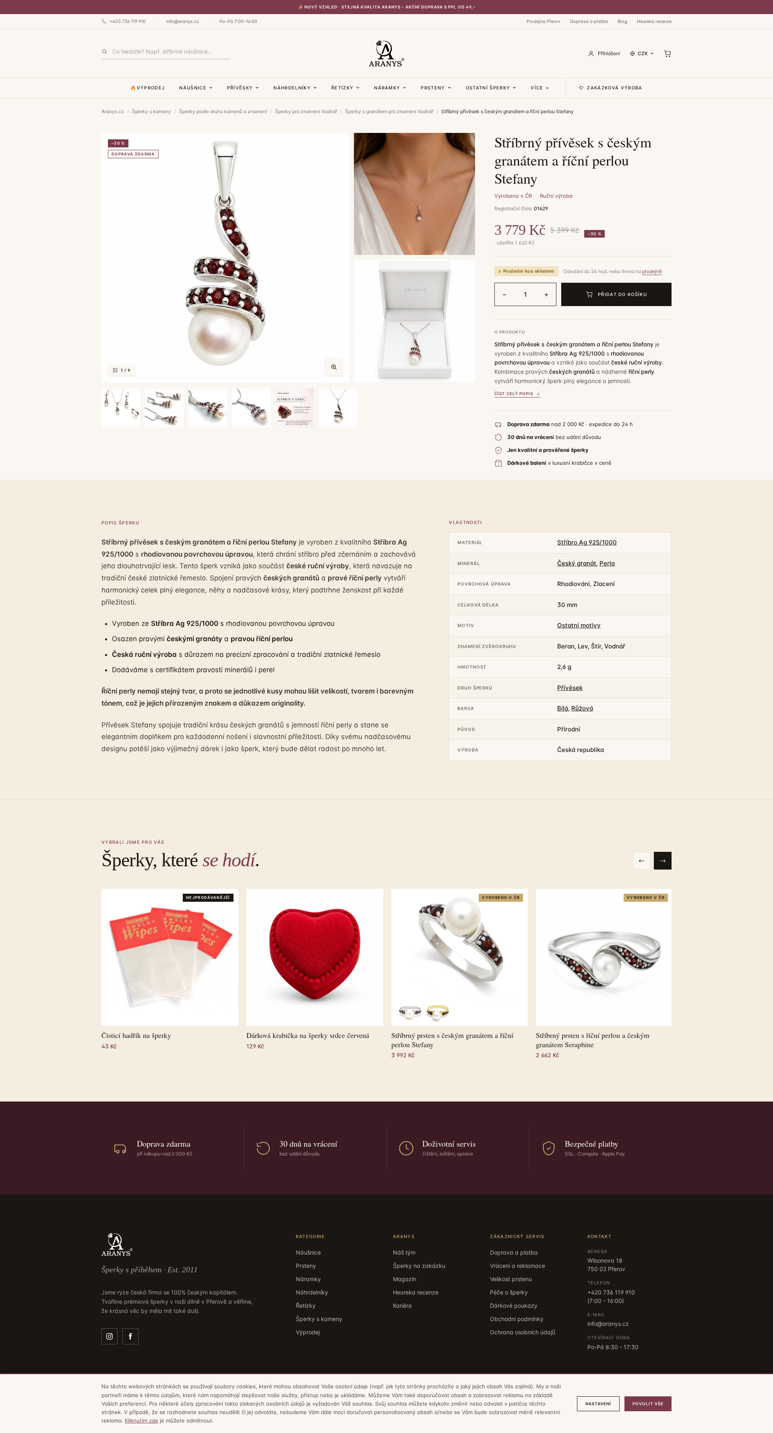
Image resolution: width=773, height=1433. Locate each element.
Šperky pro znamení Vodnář (306, 111)
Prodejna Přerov (543, 21)
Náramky (387, 88)
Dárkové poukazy (513, 1305)
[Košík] (667, 54)
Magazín (404, 1279)
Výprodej (308, 1332)
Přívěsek (570, 688)
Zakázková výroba (614, 88)
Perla (607, 563)
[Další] (663, 861)
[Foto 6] (207, 408)
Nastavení (598, 1403)
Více (537, 88)
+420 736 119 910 (128, 21)
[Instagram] (109, 1336)
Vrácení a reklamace (517, 1265)
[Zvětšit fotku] (334, 367)
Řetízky (342, 88)
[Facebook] (130, 1336)
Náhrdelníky (292, 88)
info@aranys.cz (182, 21)
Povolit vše (647, 1403)
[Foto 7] (251, 408)
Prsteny (433, 88)
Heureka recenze (654, 21)
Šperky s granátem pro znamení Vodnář (389, 111)
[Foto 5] (164, 408)
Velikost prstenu (511, 1279)
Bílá (562, 708)
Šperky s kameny (151, 111)
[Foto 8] (294, 408)
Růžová (582, 708)
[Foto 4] (120, 408)
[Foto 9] (338, 408)
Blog (622, 21)
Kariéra (402, 1305)
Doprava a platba (589, 21)
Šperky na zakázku (419, 1265)
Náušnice (193, 88)
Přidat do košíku (622, 294)
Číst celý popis (513, 393)
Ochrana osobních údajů (522, 1332)
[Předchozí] (642, 861)
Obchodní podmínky (517, 1318)
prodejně (652, 271)
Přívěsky (240, 88)
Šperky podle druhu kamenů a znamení (223, 111)
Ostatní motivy (579, 625)
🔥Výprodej (147, 88)
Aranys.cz (112, 111)
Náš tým (404, 1252)
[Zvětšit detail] (414, 194)
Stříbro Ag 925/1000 (587, 542)
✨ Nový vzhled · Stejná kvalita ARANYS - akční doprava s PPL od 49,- (386, 6)
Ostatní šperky (488, 88)
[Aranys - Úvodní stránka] (386, 53)
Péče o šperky (509, 1292)
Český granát (576, 563)
